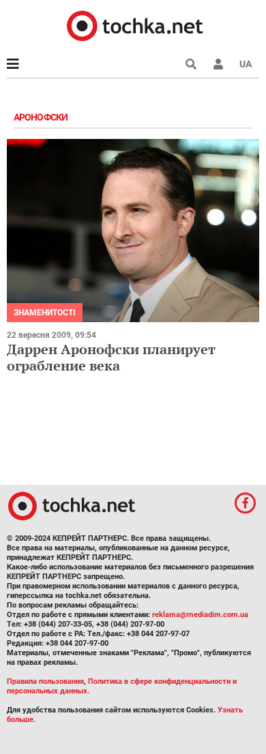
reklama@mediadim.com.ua (200, 614)
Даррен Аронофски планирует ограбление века (111, 357)
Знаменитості (45, 312)
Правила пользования (45, 681)
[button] (218, 64)
